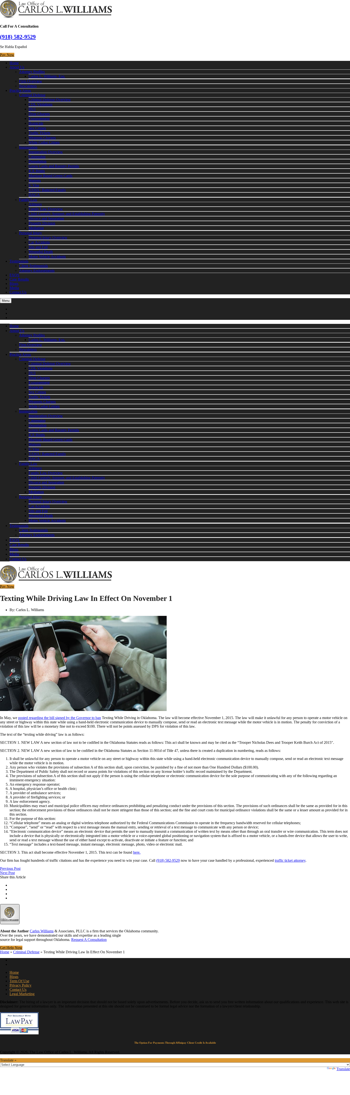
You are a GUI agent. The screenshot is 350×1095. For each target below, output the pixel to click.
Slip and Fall (38, 247)
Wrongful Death (41, 252)
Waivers (35, 180)
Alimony (35, 204)
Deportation (37, 161)
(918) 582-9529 (18, 37)
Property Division (42, 223)
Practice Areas (20, 90)
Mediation (36, 228)
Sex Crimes (37, 128)
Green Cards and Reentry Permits (54, 166)
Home (14, 63)
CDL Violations (40, 104)
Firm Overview (30, 81)
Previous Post (10, 868)
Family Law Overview (46, 209)
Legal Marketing (22, 994)
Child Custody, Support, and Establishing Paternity (67, 214)
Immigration (28, 147)
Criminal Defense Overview (50, 99)
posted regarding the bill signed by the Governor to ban (59, 718)
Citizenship (37, 157)
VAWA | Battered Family (47, 190)
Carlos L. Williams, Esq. (47, 76)
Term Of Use (19, 981)
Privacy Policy (20, 985)
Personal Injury (30, 233)
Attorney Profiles (32, 72)
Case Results (19, 279)
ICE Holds (37, 171)
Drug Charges (39, 114)
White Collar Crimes (44, 142)
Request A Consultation (89, 940)
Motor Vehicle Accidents (47, 256)
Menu (6, 300)
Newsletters (28, 86)
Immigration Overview (46, 152)
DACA (34, 195)
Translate (343, 1069)
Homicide (36, 123)
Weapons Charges (42, 138)
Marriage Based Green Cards (50, 176)
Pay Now (7, 55)
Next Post (7, 873)
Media (14, 288)
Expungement (39, 119)
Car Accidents (39, 242)
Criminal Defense (32, 95)
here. (136, 852)
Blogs (14, 284)
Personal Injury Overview (48, 237)
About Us (17, 67)
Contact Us (18, 292)
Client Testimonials (33, 266)
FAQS (14, 275)
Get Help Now (11, 948)
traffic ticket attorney (290, 860)
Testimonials (19, 261)
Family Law (28, 200)
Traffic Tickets (39, 133)
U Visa (34, 185)
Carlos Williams (42, 931)
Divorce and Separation (46, 218)
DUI (32, 109)
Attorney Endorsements (37, 270)
